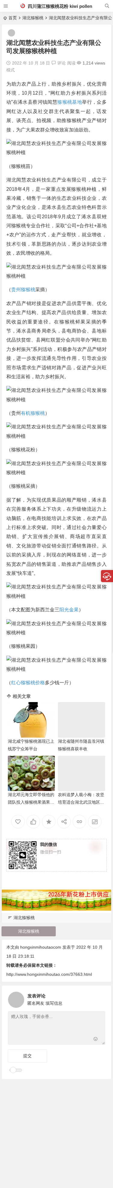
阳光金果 (69, 609)
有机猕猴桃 (33, 413)
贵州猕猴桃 (23, 289)
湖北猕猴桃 (32, 17)
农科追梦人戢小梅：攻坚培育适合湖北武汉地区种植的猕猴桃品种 (81, 802)
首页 (12, 17)
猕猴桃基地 (69, 102)
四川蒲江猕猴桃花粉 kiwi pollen (59, 6)
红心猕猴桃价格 (28, 682)
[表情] (96, 1040)
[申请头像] (99, 998)
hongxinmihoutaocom (40, 947)
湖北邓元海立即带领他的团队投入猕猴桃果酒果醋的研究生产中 (31, 802)
